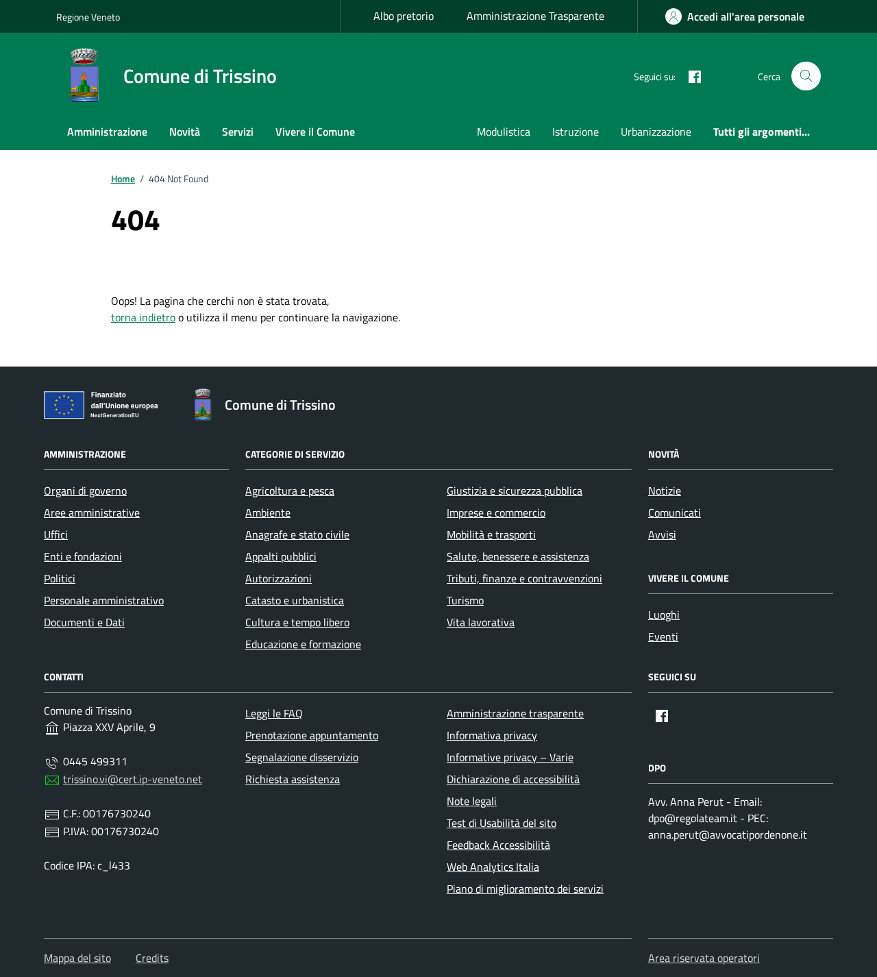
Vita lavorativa (481, 622)
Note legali (472, 801)
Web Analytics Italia (493, 866)
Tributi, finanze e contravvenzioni (524, 578)
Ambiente (268, 512)
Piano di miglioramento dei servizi (525, 888)
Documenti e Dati (84, 622)
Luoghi (664, 614)
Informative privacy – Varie (510, 757)
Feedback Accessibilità (498, 845)
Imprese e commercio (496, 512)
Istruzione (575, 131)
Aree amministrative (92, 512)
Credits (152, 958)
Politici (59, 578)
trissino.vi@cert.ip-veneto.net (132, 779)
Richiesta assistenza (292, 779)
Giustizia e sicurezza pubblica (514, 490)
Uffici (56, 534)
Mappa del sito (77, 958)
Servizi (238, 131)
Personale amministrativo (104, 600)
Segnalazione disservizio (301, 757)
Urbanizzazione (656, 131)
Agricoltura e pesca (289, 490)
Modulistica (503, 131)
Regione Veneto (88, 17)
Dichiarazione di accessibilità (513, 779)
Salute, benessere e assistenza (518, 556)
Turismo (465, 600)
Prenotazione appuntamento (311, 735)
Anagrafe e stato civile (297, 534)
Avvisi (662, 534)
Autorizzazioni (278, 578)
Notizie (664, 490)
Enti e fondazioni (83, 556)
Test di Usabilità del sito (501, 823)
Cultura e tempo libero (297, 622)
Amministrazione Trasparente (535, 16)
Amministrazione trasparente (515, 713)
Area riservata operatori (704, 958)
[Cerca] (806, 76)
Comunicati (674, 512)
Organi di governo (85, 490)
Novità (184, 131)
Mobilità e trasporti (491, 534)
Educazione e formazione (303, 644)
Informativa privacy (492, 735)
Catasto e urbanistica (294, 600)
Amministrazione (107, 131)
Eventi (663, 636)
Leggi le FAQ (274, 713)
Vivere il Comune (315, 131)
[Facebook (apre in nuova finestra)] (689, 76)
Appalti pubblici (281, 556)
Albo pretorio (403, 16)
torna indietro (143, 317)
